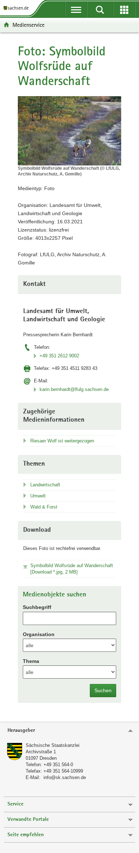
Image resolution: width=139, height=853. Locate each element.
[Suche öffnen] (100, 9)
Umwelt (38, 496)
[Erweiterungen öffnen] (124, 9)
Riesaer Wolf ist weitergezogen (62, 440)
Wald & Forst (43, 507)
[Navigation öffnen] (76, 9)
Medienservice (28, 24)
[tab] (69, 731)
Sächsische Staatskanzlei (52, 745)
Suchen (103, 690)
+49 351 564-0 (58, 764)
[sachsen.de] (17, 8)
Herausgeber (21, 730)
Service (15, 804)
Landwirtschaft (45, 484)
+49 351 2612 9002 (59, 355)
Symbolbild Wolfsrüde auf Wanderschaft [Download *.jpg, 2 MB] (71, 569)
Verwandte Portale (28, 819)
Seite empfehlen (25, 835)
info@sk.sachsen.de (64, 777)
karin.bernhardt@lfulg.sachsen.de (74, 389)
